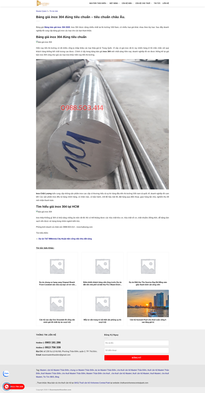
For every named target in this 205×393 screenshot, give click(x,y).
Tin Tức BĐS (48, 377)
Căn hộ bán (127, 3)
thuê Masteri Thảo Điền (51, 373)
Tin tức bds (54, 11)
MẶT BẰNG (114, 3)
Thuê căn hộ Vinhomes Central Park (94, 383)
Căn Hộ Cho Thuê (142, 3)
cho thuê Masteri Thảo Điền (73, 373)
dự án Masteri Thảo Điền (105, 370)
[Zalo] (6, 373)
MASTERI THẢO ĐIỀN (97, 3)
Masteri (43, 370)
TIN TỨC (157, 3)
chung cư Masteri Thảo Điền (82, 370)
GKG (76, 383)
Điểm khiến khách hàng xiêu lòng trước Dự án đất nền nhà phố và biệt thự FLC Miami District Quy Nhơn (102, 283)
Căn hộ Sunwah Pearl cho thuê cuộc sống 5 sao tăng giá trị (148, 321)
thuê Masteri (155, 373)
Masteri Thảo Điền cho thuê (98, 373)
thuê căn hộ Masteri (141, 373)
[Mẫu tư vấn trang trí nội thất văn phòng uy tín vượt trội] (102, 303)
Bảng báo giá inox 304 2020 (57, 27)
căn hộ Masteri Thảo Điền (58, 370)
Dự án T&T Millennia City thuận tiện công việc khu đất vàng (65, 239)
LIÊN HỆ (166, 3)
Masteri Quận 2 (42, 11)
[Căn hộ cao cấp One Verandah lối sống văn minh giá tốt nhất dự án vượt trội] (57, 303)
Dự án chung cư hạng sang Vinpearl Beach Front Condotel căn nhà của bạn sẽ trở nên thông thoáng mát (57, 283)
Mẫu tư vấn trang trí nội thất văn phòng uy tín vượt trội (102, 321)
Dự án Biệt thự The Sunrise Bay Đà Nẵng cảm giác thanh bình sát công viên (148, 283)
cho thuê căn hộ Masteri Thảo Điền (132, 370)
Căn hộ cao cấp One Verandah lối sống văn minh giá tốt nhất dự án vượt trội (57, 321)
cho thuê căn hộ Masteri (121, 373)
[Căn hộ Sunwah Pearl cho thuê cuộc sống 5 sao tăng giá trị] (148, 303)
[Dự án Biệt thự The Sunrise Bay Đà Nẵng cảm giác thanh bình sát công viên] (148, 266)
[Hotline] (7, 387)
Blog (57, 377)
